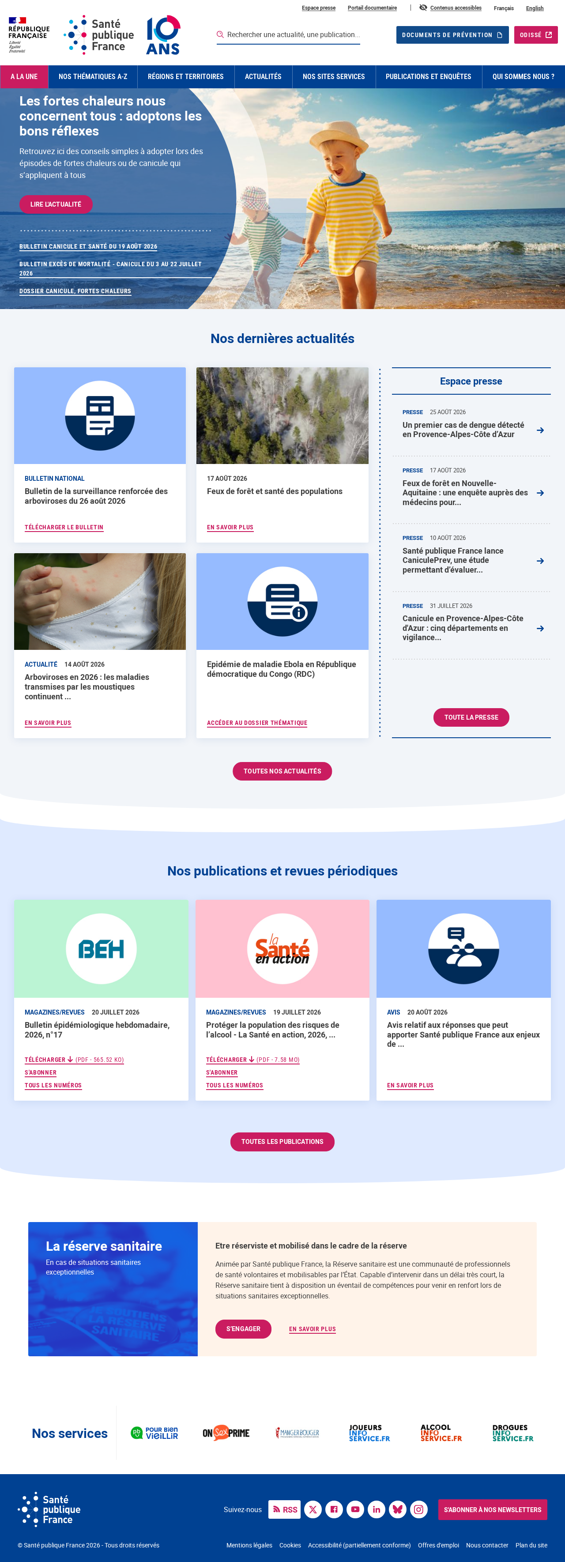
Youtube (357, 1508)
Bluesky (400, 1508)
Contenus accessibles (456, 7)
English (535, 7)
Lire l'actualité (56, 204)
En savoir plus (410, 1085)
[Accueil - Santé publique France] (94, 35)
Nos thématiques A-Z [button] (93, 76)
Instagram (421, 1508)
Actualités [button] (263, 76)
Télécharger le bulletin (64, 527)
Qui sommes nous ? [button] (523, 76)
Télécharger (74, 1059)
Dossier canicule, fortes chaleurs (75, 290)
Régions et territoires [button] (186, 76)
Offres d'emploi (438, 1545)
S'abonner (40, 1072)
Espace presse (318, 7)
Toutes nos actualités (282, 771)
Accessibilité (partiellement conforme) (359, 1545)
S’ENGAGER (243, 1328)
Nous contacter (487, 1545)
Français (504, 7)
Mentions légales (249, 1545)
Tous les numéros (53, 1085)
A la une (24, 76)
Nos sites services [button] (334, 76)
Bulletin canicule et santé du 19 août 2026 (88, 246)
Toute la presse (471, 717)
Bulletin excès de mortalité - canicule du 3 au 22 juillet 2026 (110, 268)
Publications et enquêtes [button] (428, 76)
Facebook (336, 1508)
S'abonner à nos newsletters (493, 1509)
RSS (290, 1509)
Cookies (290, 1545)
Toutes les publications (282, 1141)
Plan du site (531, 1545)
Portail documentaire (372, 7)
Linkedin (378, 1508)
